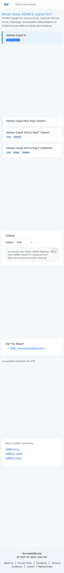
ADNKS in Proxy (13, 458)
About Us (8, 563)
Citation (9, 242)
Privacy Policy (25, 563)
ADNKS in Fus (12, 449)
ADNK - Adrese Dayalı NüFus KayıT (27, 348)
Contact (31, 566)
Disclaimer (41, 563)
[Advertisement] (32, 80)
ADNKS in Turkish (14, 453)
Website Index (45, 566)
